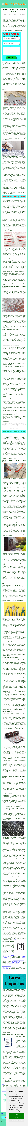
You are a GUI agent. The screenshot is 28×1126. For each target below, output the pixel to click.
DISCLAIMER (24, 7)
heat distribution (21, 117)
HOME (11, 7)
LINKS (14, 7)
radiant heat (5, 187)
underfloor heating (9, 812)
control (20, 138)
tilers (12, 955)
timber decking (6, 966)
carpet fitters (15, 962)
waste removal (22, 958)
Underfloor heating (11, 73)
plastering (4, 967)
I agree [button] (17, 1114)
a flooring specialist (18, 960)
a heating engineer (12, 963)
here (15, 939)
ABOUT (17, 7)
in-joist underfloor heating (17, 1069)
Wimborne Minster (8, 436)
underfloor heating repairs (14, 1072)
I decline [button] (17, 1117)
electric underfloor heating (13, 995)
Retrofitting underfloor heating (11, 779)
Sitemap (3, 1113)
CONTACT (20, 7)
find (6, 910)
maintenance (8, 157)
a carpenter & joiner (18, 961)
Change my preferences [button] (17, 1120)
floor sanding (5, 956)
